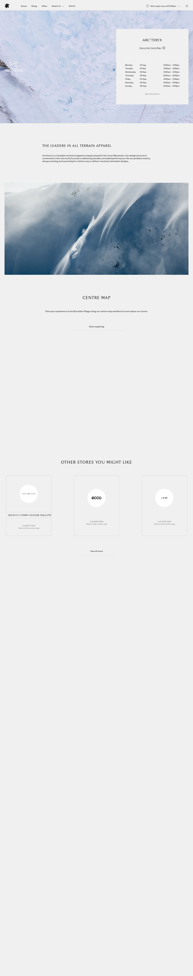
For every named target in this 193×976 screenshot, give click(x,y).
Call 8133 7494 (28, 525)
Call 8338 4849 (96, 521)
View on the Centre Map (150, 48)
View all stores (96, 551)
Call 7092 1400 (164, 521)
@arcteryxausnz (152, 93)
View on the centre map (28, 528)
